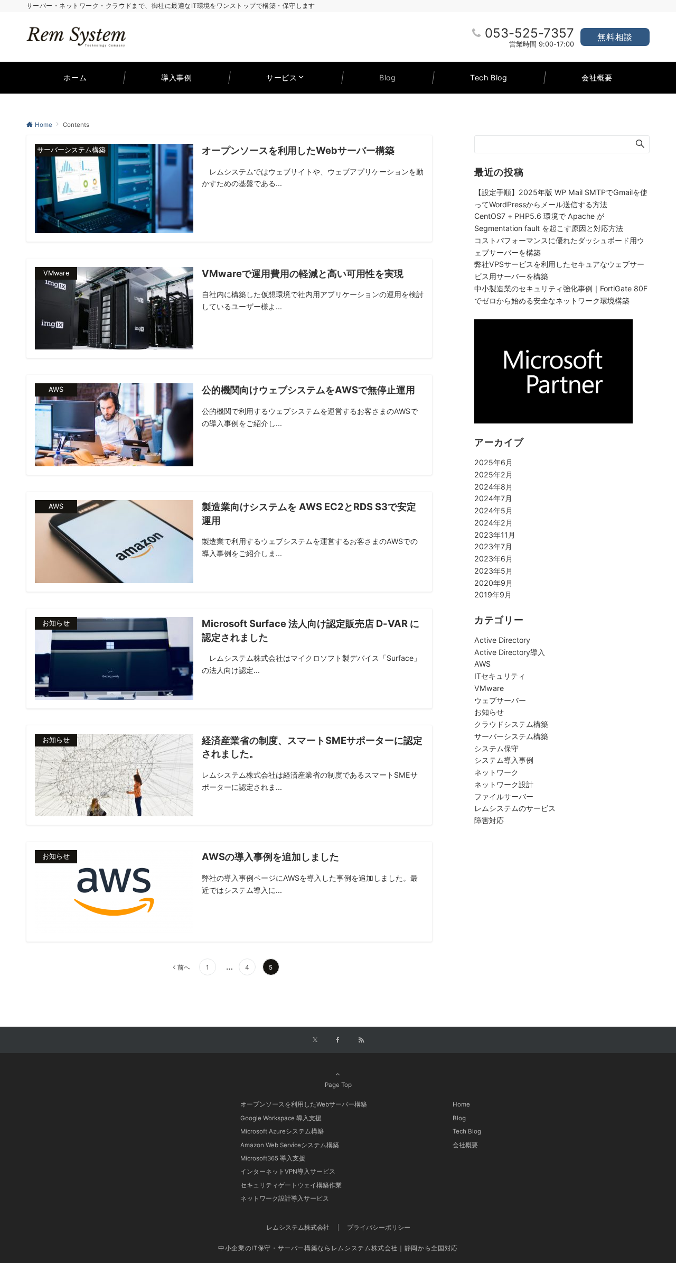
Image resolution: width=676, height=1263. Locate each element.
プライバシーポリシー (378, 1227)
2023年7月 (493, 546)
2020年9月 (493, 582)
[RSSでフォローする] (361, 1040)
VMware (489, 688)
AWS (482, 663)
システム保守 (496, 748)
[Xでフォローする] (315, 1040)
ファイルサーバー (503, 796)
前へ (183, 967)
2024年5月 (493, 510)
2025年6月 (493, 462)
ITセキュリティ (499, 675)
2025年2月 (493, 474)
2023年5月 (493, 570)
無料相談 (615, 37)
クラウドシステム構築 (511, 724)
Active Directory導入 (509, 652)
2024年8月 (493, 486)
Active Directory (502, 639)
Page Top (338, 1085)
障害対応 (489, 820)
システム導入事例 (503, 759)
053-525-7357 (529, 33)
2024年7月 (493, 498)
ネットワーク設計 (503, 784)
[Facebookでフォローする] (338, 1040)
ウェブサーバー (500, 700)
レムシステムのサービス (515, 808)
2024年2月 (493, 522)
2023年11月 (494, 534)
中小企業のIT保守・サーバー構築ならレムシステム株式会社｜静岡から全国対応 (338, 1248)
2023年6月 (493, 558)
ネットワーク (496, 772)
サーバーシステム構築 (511, 736)
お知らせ (489, 711)
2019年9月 (493, 594)
